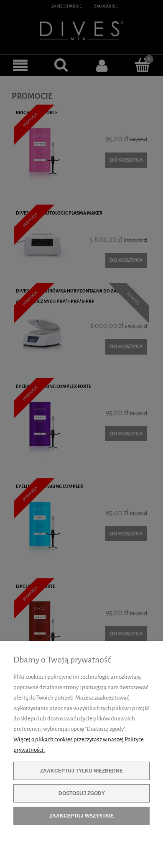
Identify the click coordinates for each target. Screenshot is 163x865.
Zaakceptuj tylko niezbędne (81, 771)
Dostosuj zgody (82, 793)
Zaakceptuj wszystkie (81, 816)
